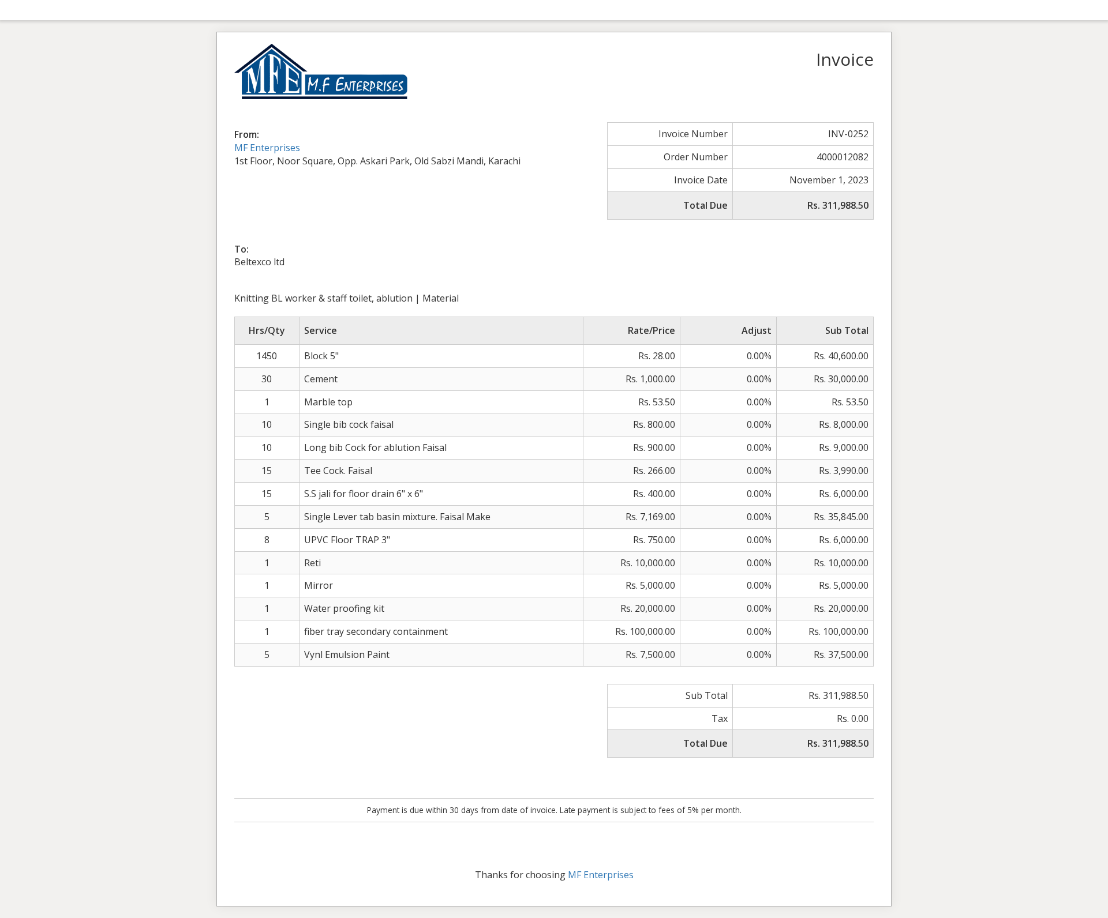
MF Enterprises (267, 147)
